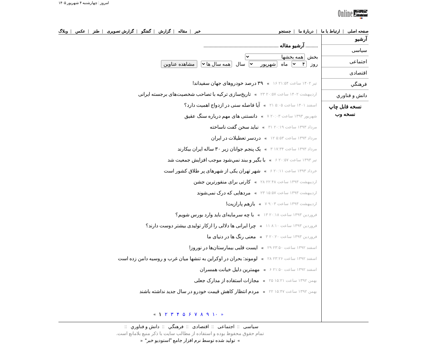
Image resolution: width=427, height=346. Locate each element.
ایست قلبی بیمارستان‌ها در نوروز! (223, 247)
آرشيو (361, 39)
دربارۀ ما (306, 31)
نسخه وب (345, 114)
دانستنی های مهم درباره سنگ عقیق (220, 116)
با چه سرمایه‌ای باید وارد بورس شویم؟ (214, 214)
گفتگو (146, 31)
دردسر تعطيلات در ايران (236, 138)
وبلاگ (63, 31)
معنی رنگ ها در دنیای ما (231, 236)
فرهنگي (359, 84)
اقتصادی (358, 72)
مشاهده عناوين (179, 64)
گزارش (164, 31)
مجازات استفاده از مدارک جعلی (226, 280)
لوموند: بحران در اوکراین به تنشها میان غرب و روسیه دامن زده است (188, 258)
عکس (80, 31)
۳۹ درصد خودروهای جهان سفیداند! (228, 83)
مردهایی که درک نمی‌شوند (224, 192)
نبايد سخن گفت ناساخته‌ (234, 127)
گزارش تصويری (120, 31)
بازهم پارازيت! (240, 203)
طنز (96, 31)
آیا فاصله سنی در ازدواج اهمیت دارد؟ (222, 105)
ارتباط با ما (330, 31)
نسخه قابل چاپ (345, 106)
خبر (198, 31)
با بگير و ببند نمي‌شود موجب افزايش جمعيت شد (216, 160)
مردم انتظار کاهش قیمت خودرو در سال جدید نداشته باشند (199, 291)
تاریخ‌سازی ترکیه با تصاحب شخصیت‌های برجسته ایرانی (194, 94)
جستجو (285, 31)
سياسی (359, 50)
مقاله (182, 31)
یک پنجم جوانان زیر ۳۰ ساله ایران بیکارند (219, 149)
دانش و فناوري (351, 95)
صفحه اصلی (358, 31)
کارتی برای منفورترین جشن (222, 181)
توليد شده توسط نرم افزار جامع (190, 340)
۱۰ (215, 314)
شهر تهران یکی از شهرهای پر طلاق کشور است (212, 170)
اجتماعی (358, 61)
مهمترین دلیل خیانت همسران (230, 269)
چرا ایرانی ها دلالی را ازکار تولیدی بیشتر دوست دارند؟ (201, 225)
